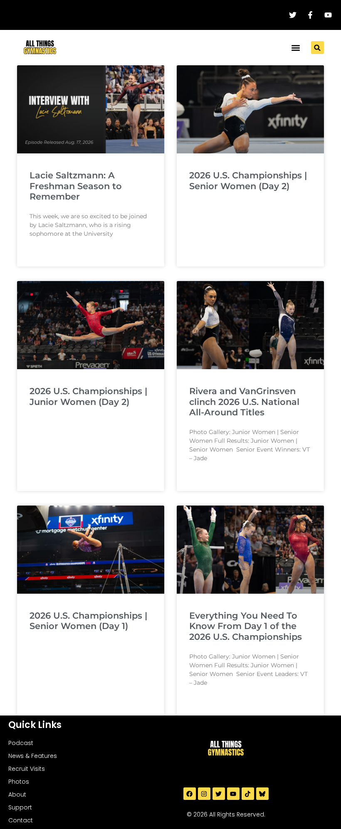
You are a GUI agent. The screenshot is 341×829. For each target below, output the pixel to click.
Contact (20, 820)
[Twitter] (219, 793)
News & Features (32, 756)
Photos (18, 781)
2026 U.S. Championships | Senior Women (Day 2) (248, 180)
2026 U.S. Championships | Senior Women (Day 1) (88, 620)
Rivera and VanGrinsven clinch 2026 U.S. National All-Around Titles (244, 401)
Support (20, 807)
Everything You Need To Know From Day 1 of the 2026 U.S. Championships (245, 625)
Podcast (20, 743)
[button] (296, 47)
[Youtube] (233, 793)
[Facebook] (189, 793)
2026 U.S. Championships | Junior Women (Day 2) (88, 396)
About (17, 794)
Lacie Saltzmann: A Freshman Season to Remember (76, 185)
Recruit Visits (26, 769)
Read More (44, 254)
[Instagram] (204, 793)
